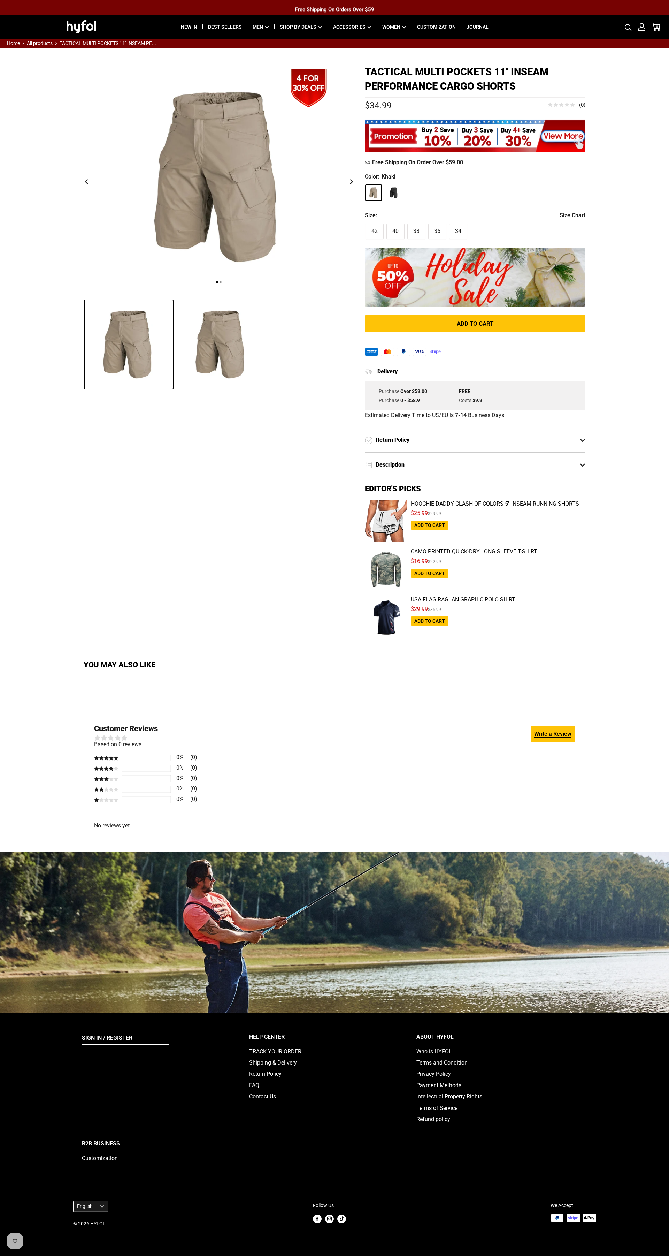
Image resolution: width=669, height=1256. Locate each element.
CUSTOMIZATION (436, 27)
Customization (100, 1158)
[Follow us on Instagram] (329, 1218)
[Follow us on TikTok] (341, 1218)
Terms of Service (436, 1108)
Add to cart (475, 323)
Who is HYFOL (434, 1051)
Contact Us (262, 1096)
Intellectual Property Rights (449, 1096)
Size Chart (572, 215)
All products (40, 43)
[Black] (393, 192)
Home (13, 43)
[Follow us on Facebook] (317, 1218)
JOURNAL (478, 27)
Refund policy (433, 1119)
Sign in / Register (107, 1038)
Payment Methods (438, 1085)
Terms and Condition (442, 1062)
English (85, 1206)
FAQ (254, 1085)
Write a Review (552, 734)
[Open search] (628, 26)
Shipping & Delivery (273, 1062)
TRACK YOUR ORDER (275, 1051)
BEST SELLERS (225, 27)
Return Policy (265, 1073)
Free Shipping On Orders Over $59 (334, 7)
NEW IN (189, 27)
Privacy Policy (433, 1073)
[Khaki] (373, 192)
